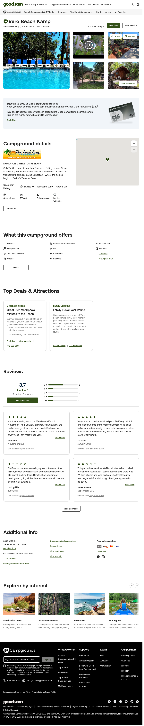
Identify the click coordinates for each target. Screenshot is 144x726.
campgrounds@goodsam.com (39, 680)
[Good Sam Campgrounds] (19, 650)
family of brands (29, 672)
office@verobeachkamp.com (16, 563)
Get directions (9, 548)
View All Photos (128, 84)
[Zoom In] (134, 143)
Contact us (11, 208)
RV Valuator (106, 4)
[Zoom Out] (134, 149)
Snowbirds (62, 12)
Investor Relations (102, 706)
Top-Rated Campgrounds (81, 12)
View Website (25, 341)
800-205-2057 (13, 680)
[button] (11, 120)
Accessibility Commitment (128, 706)
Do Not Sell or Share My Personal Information (52, 706)
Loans (96, 4)
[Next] (137, 585)
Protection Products (82, 4)
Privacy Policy (31, 692)
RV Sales (125, 666)
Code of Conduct (11, 710)
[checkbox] (4, 666)
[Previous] (132, 585)
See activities (56, 546)
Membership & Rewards (36, 4)
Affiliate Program (86, 661)
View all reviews (71, 509)
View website (131, 25)
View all (16, 267)
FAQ (102, 656)
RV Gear (125, 671)
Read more (60, 438)
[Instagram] (103, 556)
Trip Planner (63, 667)
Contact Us (84, 656)
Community (105, 666)
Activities (103, 254)
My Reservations (103, 12)
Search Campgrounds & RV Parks (39, 12)
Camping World (128, 656)
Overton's (125, 661)
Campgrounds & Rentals (60, 4)
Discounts (101, 552)
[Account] (138, 4)
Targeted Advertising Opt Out (83, 706)
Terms (114, 706)
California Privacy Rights (47, 692)
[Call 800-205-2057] (133, 4)
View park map (106, 259)
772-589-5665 (13, 346)
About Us (104, 661)
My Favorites (120, 12)
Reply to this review (27, 449)
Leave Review (22, 400)
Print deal (11, 341)
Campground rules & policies (63, 541)
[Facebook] (98, 556)
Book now (113, 25)
